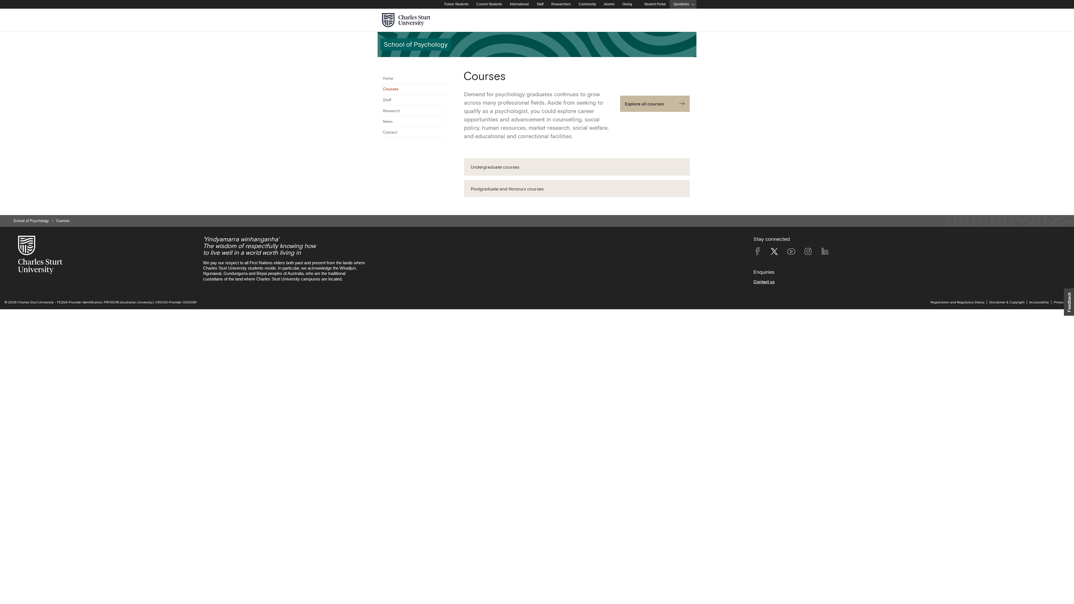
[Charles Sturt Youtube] (791, 252)
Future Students (456, 4)
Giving (627, 4)
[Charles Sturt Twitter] (774, 252)
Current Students (489, 4)
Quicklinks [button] (681, 4)
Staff (540, 4)
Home (388, 78)
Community (587, 4)
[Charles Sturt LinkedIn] (825, 252)
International (519, 4)
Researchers (561, 4)
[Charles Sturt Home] (439, 4)
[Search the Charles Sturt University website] (685, 20)
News (388, 121)
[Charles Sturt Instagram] (808, 252)
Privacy (1059, 302)
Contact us (763, 281)
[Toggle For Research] (443, 110)
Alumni (609, 4)
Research (391, 110)
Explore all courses (644, 103)
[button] (577, 167)
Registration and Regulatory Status (957, 302)
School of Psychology (31, 221)
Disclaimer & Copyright (1006, 302)
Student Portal (655, 4)
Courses (390, 89)
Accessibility (1039, 302)
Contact (390, 132)
